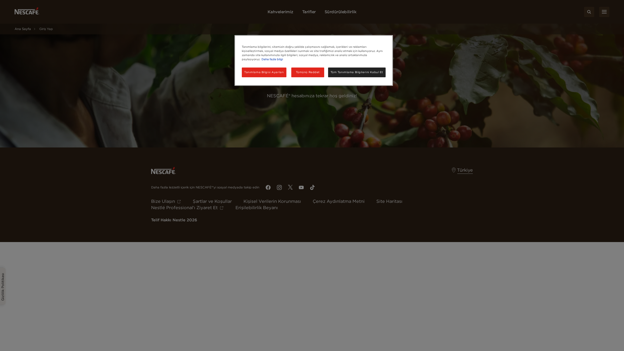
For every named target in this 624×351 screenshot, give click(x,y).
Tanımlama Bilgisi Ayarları (264, 72)
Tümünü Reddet (308, 72)
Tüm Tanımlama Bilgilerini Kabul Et (357, 72)
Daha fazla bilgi (272, 59)
